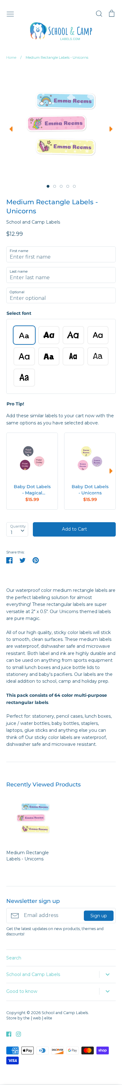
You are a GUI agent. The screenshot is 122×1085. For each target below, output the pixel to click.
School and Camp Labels (33, 222)
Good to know (21, 991)
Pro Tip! (15, 404)
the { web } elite (37, 1018)
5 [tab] (74, 186)
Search (13, 958)
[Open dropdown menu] (107, 974)
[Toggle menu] (10, 13)
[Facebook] (6, 1034)
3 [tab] (61, 186)
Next (112, 129)
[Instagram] (16, 1034)
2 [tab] (54, 186)
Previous (9, 129)
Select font (19, 313)
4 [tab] (67, 186)
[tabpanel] (60, 123)
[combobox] (17, 529)
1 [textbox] (12, 532)
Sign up (98, 915)
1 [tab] (48, 186)
